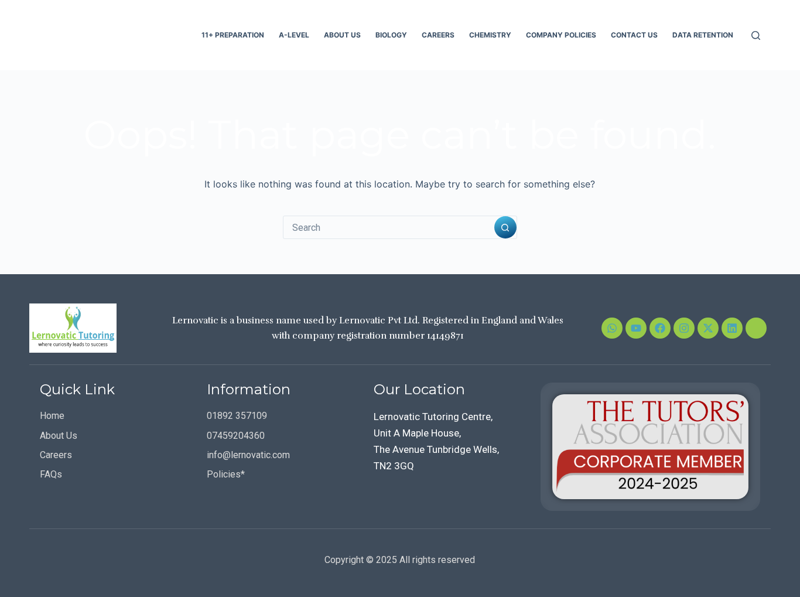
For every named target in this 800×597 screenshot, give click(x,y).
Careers (438, 34)
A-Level (294, 34)
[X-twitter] (708, 328)
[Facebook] (660, 328)
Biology (391, 34)
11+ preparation (232, 34)
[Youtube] (636, 328)
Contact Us (634, 34)
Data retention (702, 34)
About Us (342, 34)
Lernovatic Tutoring (111, 34)
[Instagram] (684, 328)
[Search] (755, 35)
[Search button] (505, 227)
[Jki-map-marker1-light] (756, 328)
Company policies (561, 34)
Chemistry (490, 34)
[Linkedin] (732, 328)
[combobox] (388, 227)
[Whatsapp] (612, 328)
